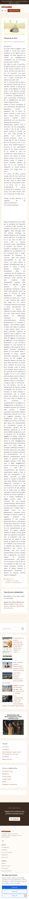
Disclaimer (5, 774)
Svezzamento (5, 868)
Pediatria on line (9, 579)
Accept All (14, 887)
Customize (14, 891)
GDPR (4, 782)
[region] (14, 886)
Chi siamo (5, 747)
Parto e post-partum (7, 852)
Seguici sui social (14, 10)
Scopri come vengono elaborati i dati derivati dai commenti (14, 606)
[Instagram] (3, 841)
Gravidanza (4, 849)
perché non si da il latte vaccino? (13, 582)
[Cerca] (5, 10)
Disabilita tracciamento (9, 784)
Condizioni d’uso (7, 771)
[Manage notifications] (25, 895)
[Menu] (2, 10)
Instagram (15, 819)
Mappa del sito (7, 759)
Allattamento (5, 854)
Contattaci (5, 749)
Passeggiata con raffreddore (12, 580)
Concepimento (5, 847)
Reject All (14, 895)
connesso (14, 596)
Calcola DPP (5, 857)
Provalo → (17, 2)
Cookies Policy (6, 779)
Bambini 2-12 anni (6, 866)
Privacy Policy (6, 776)
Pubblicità (5, 756)
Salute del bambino (6, 870)
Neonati (3, 863)
